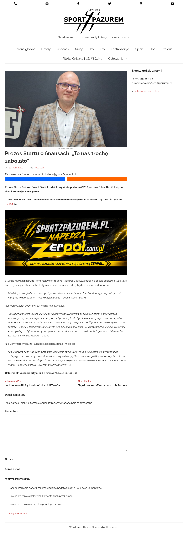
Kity (102, 49)
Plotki (153, 49)
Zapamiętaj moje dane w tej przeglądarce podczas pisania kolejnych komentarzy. (55, 487)
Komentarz (12, 411)
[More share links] (97, 179)
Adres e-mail (13, 469)
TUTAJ (9, 203)
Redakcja (39, 167)
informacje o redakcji (147, 91)
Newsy (46, 49)
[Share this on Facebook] (35, 179)
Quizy (79, 49)
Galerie (167, 49)
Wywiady (63, 49)
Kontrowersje (120, 49)
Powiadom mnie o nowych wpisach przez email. (36, 504)
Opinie (139, 49)
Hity (91, 49)
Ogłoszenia (116, 58)
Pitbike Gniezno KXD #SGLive (82, 58)
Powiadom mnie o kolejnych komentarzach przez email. (41, 495)
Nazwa (10, 459)
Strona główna (25, 49)
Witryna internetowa (17, 478)
